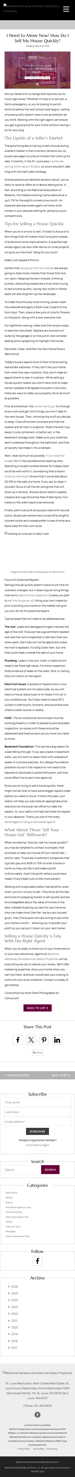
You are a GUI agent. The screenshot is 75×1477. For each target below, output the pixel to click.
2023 (14, 1307)
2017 (14, 1348)
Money (9, 1221)
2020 (14, 1327)
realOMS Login (37, 1471)
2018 (14, 1341)
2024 (14, 1300)
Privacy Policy (24, 1449)
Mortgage (10, 1231)
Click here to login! (37, 1145)
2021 (14, 1321)
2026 (14, 1287)
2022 (14, 1314)
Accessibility (38, 1449)
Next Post (60, 1075)
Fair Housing (51, 1449)
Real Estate (11, 1192)
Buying (9, 1202)
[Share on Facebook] (18, 1040)
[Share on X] (31, 1040)
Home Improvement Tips (18, 1236)
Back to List (36, 1008)
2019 (14, 1334)
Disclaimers (64, 1467)
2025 (14, 1293)
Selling (38, 1052)
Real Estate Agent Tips (17, 1216)
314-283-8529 (43, 1406)
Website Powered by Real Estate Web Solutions (37, 1462)
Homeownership (14, 1212)
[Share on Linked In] (57, 1040)
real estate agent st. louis (18, 1207)
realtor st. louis (13, 1226)
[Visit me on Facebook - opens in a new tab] (37, 1261)
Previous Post (18, 1075)
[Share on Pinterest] (44, 1040)
